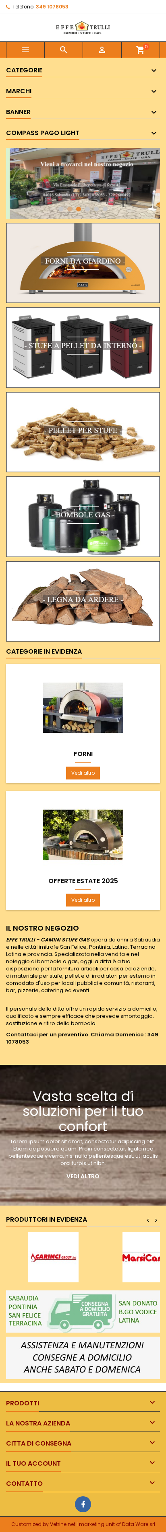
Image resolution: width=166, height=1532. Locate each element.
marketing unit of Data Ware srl (117, 1524)
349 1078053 (52, 6)
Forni (83, 754)
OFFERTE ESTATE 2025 (83, 881)
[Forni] (83, 708)
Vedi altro (83, 772)
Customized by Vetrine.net (44, 1524)
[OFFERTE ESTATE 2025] (83, 835)
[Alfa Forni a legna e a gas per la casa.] (83, 262)
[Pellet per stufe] (83, 431)
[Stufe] (83, 347)
